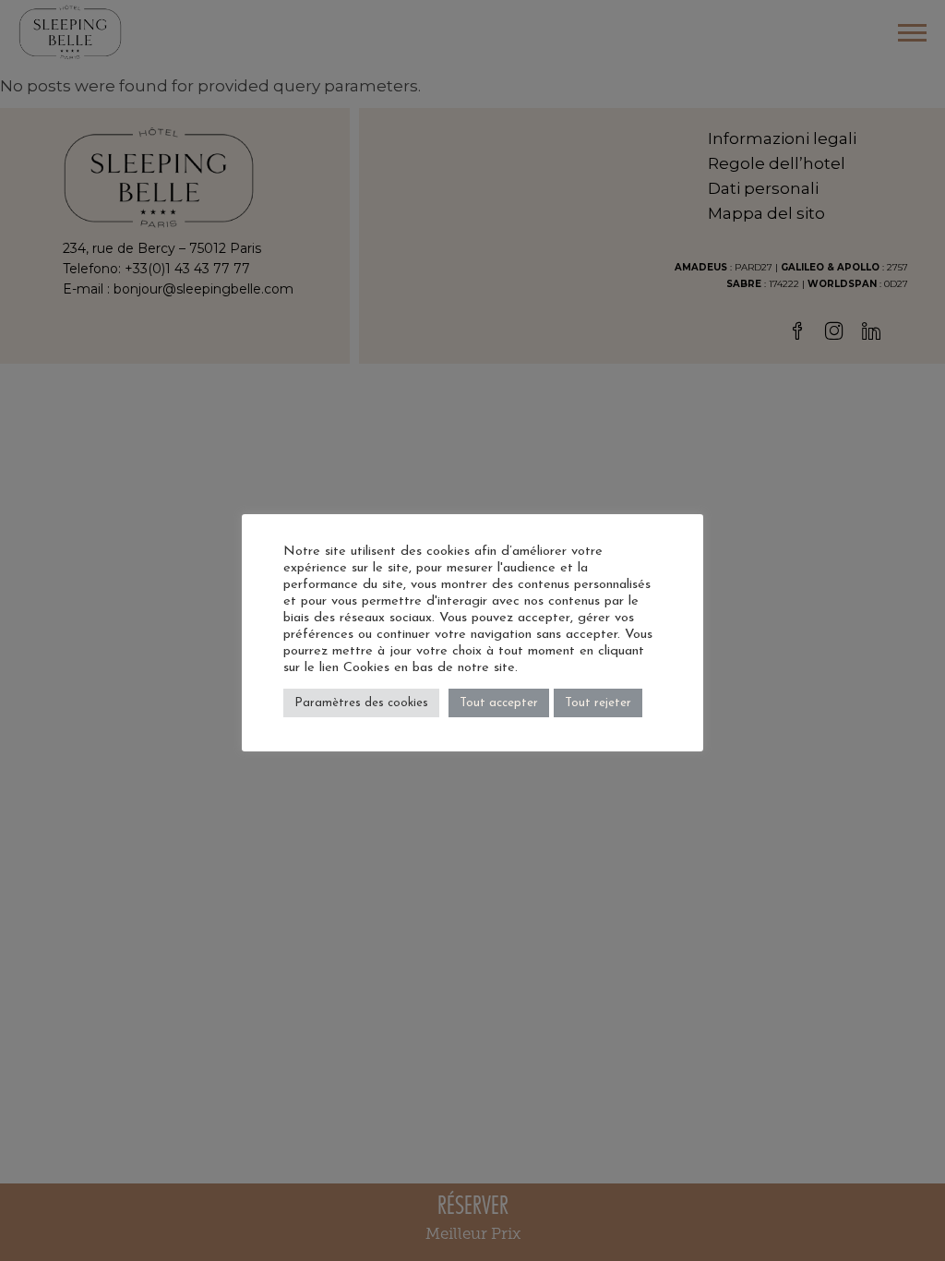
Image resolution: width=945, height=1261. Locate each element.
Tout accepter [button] (499, 703)
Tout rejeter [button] (598, 703)
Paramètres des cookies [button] (361, 703)
